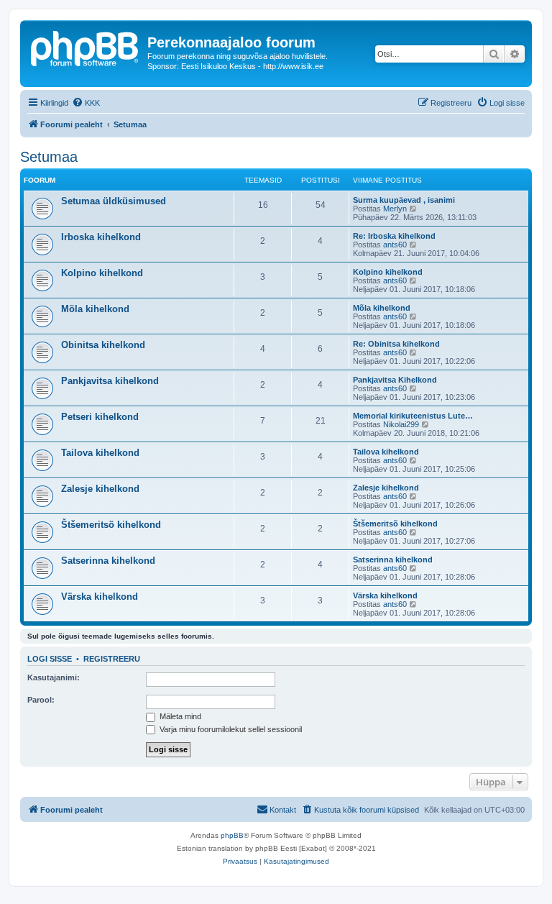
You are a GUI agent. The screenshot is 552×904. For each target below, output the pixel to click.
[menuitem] (86, 102)
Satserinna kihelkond (108, 560)
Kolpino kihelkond (102, 273)
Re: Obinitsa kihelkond (396, 343)
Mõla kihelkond (95, 308)
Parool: (41, 699)
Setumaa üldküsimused (113, 201)
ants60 (395, 244)
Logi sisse (49, 658)
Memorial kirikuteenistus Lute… (413, 415)
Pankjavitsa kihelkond (110, 380)
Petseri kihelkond (100, 416)
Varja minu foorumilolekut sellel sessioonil (229, 729)
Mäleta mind (179, 716)
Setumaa (49, 157)
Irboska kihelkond (101, 237)
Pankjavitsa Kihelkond (395, 379)
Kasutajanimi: (53, 677)
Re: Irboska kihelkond (394, 236)
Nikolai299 (401, 424)
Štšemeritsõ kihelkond (111, 524)
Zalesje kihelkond (100, 488)
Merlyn (395, 208)
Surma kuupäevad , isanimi (404, 200)
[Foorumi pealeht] (85, 47)
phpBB (232, 835)
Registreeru (111, 658)
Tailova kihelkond (100, 452)
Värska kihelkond (99, 596)
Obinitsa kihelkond (103, 344)
